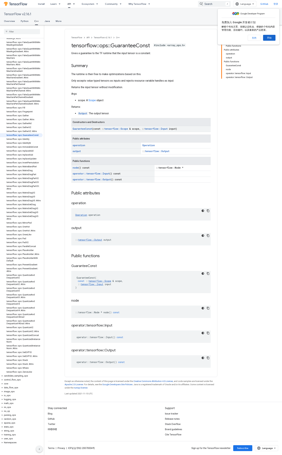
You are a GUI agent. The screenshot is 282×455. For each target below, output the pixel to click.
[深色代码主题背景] (202, 210)
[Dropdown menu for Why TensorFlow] (150, 4)
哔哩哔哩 (52, 429)
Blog (50, 413)
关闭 (254, 37)
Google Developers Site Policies (117, 384)
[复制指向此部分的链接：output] (84, 228)
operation (79, 145)
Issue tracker (171, 413)
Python (24, 21)
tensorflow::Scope (116, 128)
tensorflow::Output (157, 151)
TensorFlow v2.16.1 (17, 14)
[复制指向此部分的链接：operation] (89, 203)
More (59, 21)
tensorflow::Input (156, 128)
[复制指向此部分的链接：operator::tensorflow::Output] (119, 350)
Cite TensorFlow (173, 434)
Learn (53, 3)
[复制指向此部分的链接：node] (82, 301)
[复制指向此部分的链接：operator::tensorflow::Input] (115, 326)
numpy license (80, 387)
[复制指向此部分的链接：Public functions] (103, 256)
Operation (148, 145)
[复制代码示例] (208, 210)
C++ (36, 21)
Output (82, 113)
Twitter (51, 424)
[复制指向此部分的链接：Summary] (91, 66)
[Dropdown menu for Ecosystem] (98, 4)
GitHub (264, 3)
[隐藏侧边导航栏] (39, 449)
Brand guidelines (173, 429)
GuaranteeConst (82, 128)
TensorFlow (76, 37)
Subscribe (242, 448)
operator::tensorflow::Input (91, 173)
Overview (9, 21)
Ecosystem (88, 3)
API (69, 3)
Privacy (61, 448)
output (77, 151)
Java (47, 21)
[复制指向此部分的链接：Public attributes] (103, 193)
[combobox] (214, 4)
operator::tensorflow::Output (92, 179)
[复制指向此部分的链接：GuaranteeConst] (100, 266)
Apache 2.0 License (74, 384)
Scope (92, 100)
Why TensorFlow (137, 3)
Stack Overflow (173, 424)
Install (41, 3)
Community (111, 3)
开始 (269, 37)
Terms (51, 448)
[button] (21, 376)
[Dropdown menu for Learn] (60, 4)
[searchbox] (22, 31)
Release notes (172, 419)
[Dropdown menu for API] (75, 4)
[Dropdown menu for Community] (121, 4)
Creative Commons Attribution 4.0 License (153, 381)
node (75, 167)
